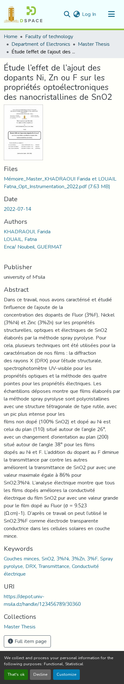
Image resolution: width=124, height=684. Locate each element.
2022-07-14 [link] (17, 209)
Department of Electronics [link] (40, 44)
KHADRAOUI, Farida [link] (27, 231)
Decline (40, 674)
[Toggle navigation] (111, 14)
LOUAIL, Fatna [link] (20, 239)
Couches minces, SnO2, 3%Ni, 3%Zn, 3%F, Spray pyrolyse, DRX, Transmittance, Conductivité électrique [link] (58, 566)
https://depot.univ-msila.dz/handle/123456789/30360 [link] (42, 600)
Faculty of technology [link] (49, 36)
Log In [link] (89, 14)
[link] (62, 182)
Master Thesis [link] (94, 44)
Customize (66, 674)
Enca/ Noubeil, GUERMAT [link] (33, 247)
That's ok (16, 674)
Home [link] (10, 36)
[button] (23, 14)
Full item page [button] (30, 641)
